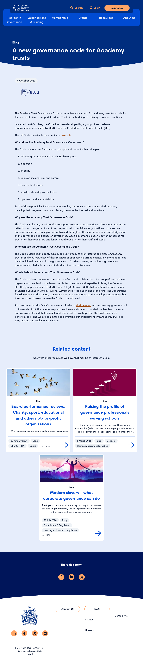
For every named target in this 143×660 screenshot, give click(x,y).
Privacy (89, 619)
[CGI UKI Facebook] (24, 633)
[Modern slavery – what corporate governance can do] (98, 533)
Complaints (121, 615)
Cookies (89, 630)
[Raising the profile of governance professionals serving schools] (131, 445)
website (66, 135)
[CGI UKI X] (35, 633)
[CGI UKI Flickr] (45, 633)
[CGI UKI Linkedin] (14, 633)
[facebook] (61, 577)
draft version (83, 305)
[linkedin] (71, 577)
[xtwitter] (82, 577)
